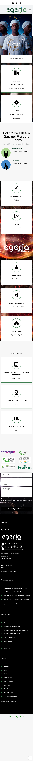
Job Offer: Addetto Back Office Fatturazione (15, 592)
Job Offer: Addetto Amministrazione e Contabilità (17, 595)
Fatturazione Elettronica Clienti (12, 626)
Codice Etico (7, 648)
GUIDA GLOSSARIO (9, 637)
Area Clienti (7, 685)
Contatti (6, 688)
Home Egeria (7, 666)
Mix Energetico (8, 622)
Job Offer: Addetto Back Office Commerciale (15, 588)
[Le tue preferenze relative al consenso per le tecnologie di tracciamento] (30, 758)
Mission (6, 645)
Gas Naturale (25, 52)
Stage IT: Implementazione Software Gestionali (16, 599)
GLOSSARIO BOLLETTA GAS (12, 634)
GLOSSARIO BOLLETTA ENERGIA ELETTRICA (16, 630)
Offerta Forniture (8, 681)
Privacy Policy (5, 701)
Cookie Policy (12, 701)
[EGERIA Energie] (16, 9)
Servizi (5, 670)
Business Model (8, 641)
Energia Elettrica (4, 52)
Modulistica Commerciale (10, 696)
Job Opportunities (8, 692)
